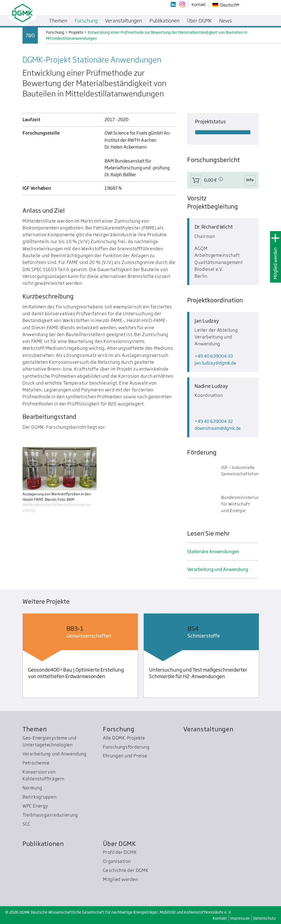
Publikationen (43, 843)
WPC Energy (35, 806)
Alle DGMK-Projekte (124, 738)
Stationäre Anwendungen (213, 551)
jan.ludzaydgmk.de (215, 363)
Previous (12, 657)
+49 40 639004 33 (214, 356)
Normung (32, 788)
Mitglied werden (275, 263)
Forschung (118, 729)
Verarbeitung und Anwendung (217, 569)
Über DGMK (119, 843)
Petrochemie (36, 763)
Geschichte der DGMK (126, 870)
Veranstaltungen (208, 729)
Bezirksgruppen (40, 797)
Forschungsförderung (126, 747)
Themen (35, 729)
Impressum (240, 918)
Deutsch (228, 5)
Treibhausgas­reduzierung (50, 815)
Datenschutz (264, 918)
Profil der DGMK (120, 852)
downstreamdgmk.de (218, 428)
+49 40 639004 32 (214, 421)
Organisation (117, 861)
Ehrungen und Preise (125, 755)
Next (268, 657)
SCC (26, 824)
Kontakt (220, 918)
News (225, 21)
